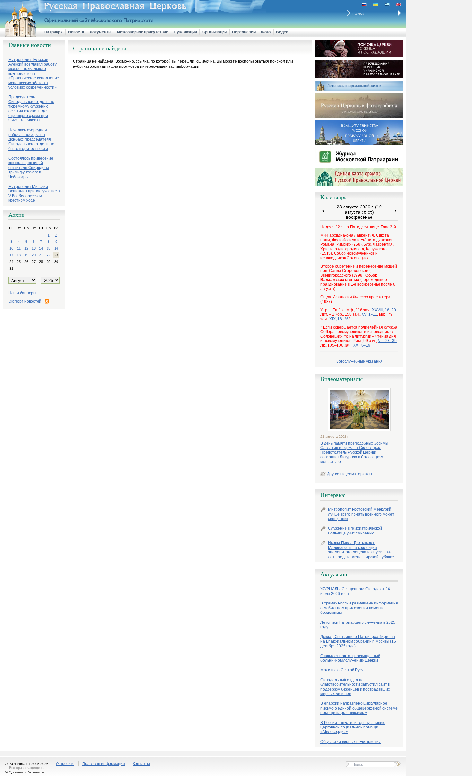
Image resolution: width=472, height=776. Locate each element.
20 (34, 255)
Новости (76, 32)
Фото (266, 32)
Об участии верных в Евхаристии (350, 741)
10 (11, 248)
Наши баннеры (22, 293)
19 (26, 255)
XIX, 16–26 (339, 319)
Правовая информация (103, 764)
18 (19, 255)
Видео (282, 32)
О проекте (65, 764)
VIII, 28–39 (387, 341)
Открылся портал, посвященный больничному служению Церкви (350, 658)
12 (26, 248)
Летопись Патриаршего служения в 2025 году (357, 624)
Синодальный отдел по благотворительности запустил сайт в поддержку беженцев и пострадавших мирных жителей (355, 687)
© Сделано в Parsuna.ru (24, 772)
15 (48, 248)
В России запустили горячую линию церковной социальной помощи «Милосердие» (352, 727)
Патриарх (53, 32)
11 (19, 248)
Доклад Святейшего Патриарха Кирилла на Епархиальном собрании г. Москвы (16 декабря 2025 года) (358, 641)
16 (56, 248)
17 (11, 255)
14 (41, 248)
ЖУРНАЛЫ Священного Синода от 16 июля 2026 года (355, 591)
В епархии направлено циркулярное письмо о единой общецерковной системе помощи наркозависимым (359, 708)
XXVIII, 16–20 (384, 310)
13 (34, 248)
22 (48, 255)
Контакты (141, 764)
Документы (100, 32)
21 (41, 255)
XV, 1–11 (369, 314)
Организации (214, 32)
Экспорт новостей (24, 301)
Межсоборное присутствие (142, 32)
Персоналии (244, 32)
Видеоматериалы (341, 379)
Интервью (332, 495)
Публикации (185, 32)
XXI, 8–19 (361, 345)
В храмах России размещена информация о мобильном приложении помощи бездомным (359, 608)
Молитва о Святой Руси (342, 670)
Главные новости (29, 45)
